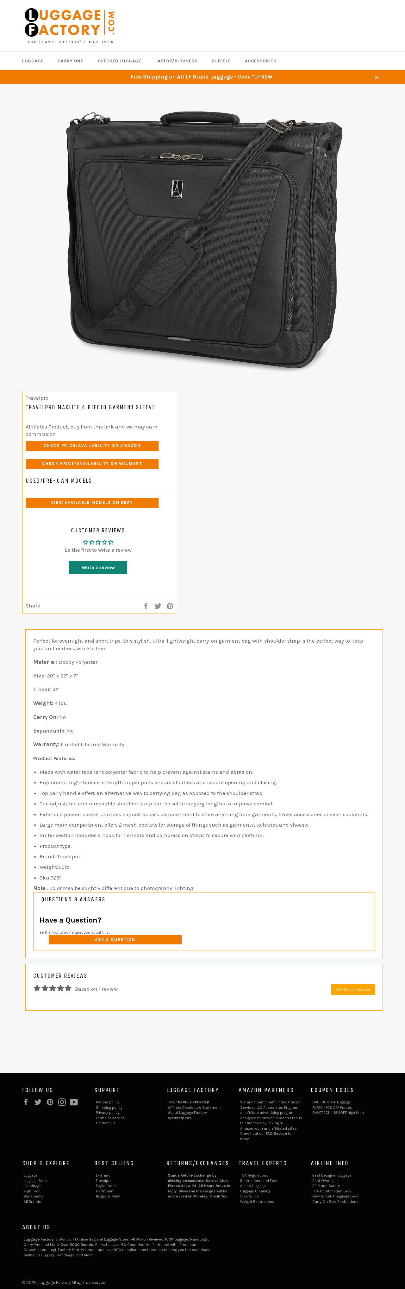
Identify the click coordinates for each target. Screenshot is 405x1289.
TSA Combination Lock (332, 1191)
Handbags (32, 1186)
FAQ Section (276, 1133)
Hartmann (104, 1191)
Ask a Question (115, 939)
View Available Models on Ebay (92, 502)
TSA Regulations (254, 1175)
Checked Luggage (119, 61)
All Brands (32, 1201)
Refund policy (108, 1102)
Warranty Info (180, 1118)
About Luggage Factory (187, 1112)
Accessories (261, 61)
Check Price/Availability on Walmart (92, 463)
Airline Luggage (253, 1186)
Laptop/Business (176, 61)
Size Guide (249, 1196)
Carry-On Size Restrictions (335, 1201)
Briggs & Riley (108, 1196)
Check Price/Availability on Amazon (92, 445)
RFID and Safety (326, 1186)
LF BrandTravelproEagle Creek (106, 1180)
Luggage (33, 61)
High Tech (32, 1191)
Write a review (98, 567)
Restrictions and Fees (259, 1180)
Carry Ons (71, 61)
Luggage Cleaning (255, 1191)
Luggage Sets (35, 1180)
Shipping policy (109, 1107)
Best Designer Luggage (332, 1175)
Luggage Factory (55, 1282)
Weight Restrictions (257, 1201)
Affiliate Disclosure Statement (194, 1107)
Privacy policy (108, 1112)
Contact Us (105, 1123)
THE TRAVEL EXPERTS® (188, 1102)
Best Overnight (325, 1180)
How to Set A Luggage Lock (335, 1196)
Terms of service (110, 1118)
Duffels (221, 61)
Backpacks (34, 1196)
